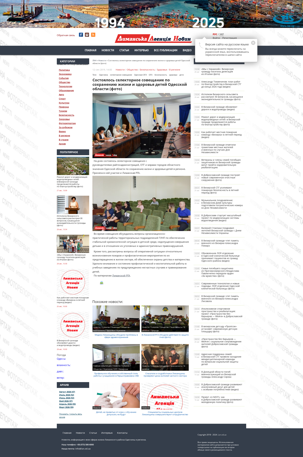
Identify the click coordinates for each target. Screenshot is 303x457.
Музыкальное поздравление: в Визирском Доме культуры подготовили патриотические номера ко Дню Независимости (218, 204)
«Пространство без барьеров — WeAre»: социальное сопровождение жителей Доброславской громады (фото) (217, 342)
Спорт (62, 98)
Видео (187, 50)
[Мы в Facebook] (81, 35)
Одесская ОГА (140, 75)
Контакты (122, 432)
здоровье (173, 75)
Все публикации (165, 50)
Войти (216, 37)
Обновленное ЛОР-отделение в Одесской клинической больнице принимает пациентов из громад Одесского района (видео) (217, 257)
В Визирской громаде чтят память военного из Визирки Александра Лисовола (216, 299)
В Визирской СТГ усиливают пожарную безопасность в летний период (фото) (216, 190)
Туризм (63, 110)
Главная (90, 50)
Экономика (65, 74)
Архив (62, 143)
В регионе (64, 135)
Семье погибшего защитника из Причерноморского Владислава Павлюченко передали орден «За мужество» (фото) (216, 272)
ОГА (150, 75)
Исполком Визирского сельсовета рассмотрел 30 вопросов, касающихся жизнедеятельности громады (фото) (218, 97)
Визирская (123, 369)
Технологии (65, 86)
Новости (108, 50)
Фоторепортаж (67, 123)
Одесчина (103, 75)
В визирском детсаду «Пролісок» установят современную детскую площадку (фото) (215, 329)
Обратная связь (66, 35)
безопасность (160, 75)
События (64, 78)
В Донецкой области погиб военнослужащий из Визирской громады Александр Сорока (215, 374)
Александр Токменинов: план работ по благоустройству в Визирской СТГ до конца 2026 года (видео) (217, 84)
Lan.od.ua (222, 434)
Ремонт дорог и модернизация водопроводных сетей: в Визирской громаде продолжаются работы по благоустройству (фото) (217, 120)
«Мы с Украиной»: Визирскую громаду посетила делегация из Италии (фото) (214, 71)
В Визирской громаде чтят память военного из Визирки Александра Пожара (216, 243)
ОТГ (115, 369)
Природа (64, 106)
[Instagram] (87, 35)
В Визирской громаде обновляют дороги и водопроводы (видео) (215, 108)
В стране (63, 139)
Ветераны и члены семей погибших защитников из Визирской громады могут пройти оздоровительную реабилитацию (217, 163)
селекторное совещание (121, 75)
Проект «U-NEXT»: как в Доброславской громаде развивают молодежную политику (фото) (218, 399)
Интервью (141, 50)
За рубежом (65, 127)
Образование (66, 90)
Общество (64, 82)
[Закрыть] (248, 44)
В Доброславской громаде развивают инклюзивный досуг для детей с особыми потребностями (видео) (218, 387)
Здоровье (64, 119)
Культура (64, 102)
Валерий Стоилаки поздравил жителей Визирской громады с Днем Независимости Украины (217, 230)
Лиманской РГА (121, 275)
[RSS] (93, 35)
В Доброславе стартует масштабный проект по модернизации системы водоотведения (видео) (217, 218)
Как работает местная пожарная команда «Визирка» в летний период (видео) (218, 135)
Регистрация (229, 37)
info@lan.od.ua (83, 448)
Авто (61, 94)
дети (181, 75)
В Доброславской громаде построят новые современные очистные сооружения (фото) (217, 177)
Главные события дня (102, 366)
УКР (222, 34)
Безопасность (66, 115)
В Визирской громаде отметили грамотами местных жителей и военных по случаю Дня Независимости (215, 148)
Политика (64, 69)
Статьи (124, 50)
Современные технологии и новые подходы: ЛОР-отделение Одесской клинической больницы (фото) (217, 286)
